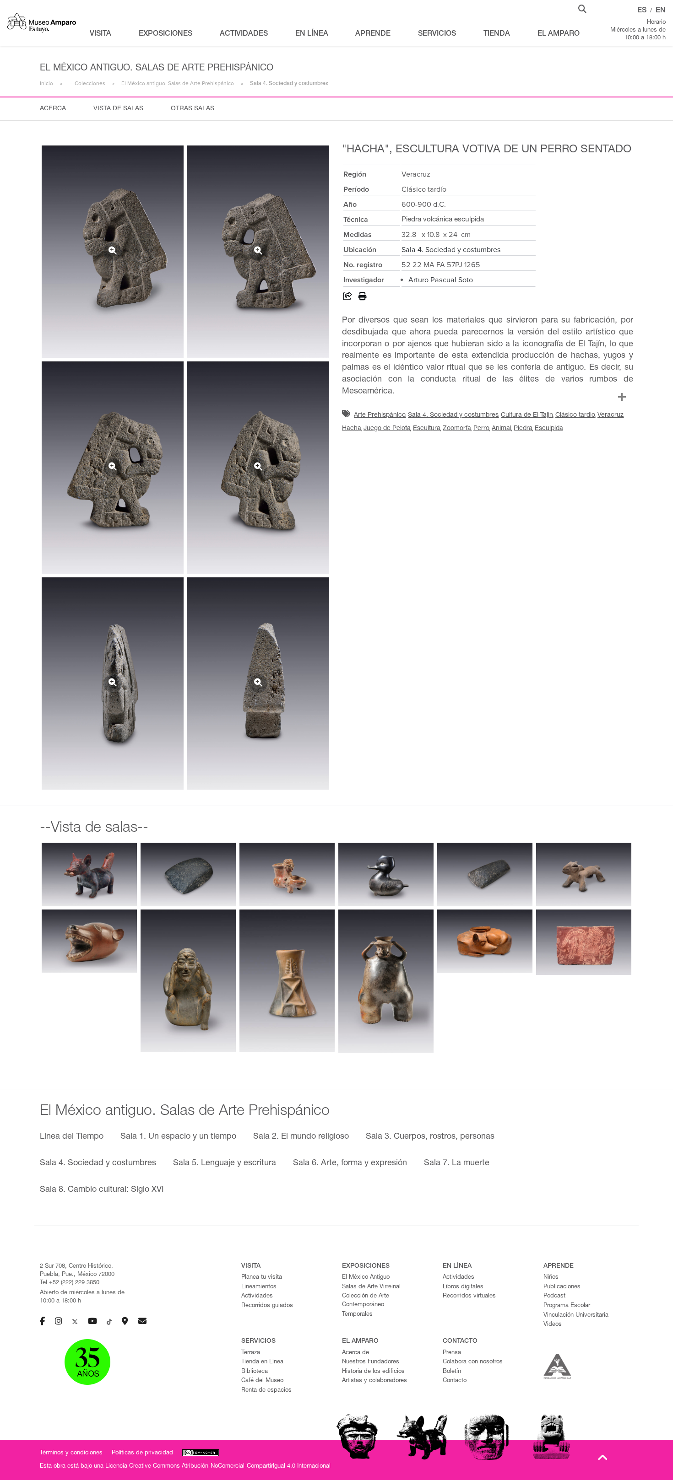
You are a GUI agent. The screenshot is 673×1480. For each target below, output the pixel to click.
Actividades (257, 1296)
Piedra (523, 428)
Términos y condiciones (71, 1453)
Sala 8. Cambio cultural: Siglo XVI (102, 1190)
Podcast (554, 1296)
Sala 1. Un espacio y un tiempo (178, 1137)
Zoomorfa (457, 428)
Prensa (452, 1353)
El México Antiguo (366, 1278)
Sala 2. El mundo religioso (301, 1137)
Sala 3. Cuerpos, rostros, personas (430, 1137)
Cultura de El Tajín (527, 415)
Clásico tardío (575, 415)
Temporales (357, 1315)
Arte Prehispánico (380, 415)
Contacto (455, 1381)
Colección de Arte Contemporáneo (365, 1300)
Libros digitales (463, 1287)
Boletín (452, 1372)
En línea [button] (311, 34)
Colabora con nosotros (473, 1362)
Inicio (46, 83)
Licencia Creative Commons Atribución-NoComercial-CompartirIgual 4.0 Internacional (218, 1466)
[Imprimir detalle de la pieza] (362, 297)
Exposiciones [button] (165, 34)
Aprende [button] (373, 34)
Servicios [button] (437, 34)
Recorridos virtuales (469, 1296)
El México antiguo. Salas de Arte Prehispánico (177, 83)
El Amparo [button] (558, 34)
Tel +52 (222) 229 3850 (69, 1283)
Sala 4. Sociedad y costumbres (451, 249)
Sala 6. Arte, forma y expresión (350, 1163)
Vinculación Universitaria (575, 1316)
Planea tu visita (261, 1278)
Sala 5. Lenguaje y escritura (224, 1163)
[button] (582, 8)
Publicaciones (562, 1287)
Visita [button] (100, 34)
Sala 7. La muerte (456, 1163)
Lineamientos (259, 1287)
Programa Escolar (566, 1306)
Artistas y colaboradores (374, 1381)
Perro (481, 428)
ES (641, 11)
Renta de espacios (266, 1391)
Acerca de (355, 1353)
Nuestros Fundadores (370, 1362)
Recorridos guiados (267, 1306)
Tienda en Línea (262, 1362)
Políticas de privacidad (142, 1453)
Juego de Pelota (387, 428)
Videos (552, 1325)
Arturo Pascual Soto (440, 280)
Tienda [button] (496, 34)
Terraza (250, 1353)
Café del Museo (262, 1381)
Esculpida (549, 428)
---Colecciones (87, 83)
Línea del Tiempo (71, 1137)
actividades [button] (244, 34)
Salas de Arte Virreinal (371, 1287)
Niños (551, 1278)
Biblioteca (254, 1372)
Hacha (351, 428)
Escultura (426, 428)
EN (661, 11)
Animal (501, 428)
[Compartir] (347, 297)
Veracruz (610, 415)
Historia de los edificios (373, 1372)
